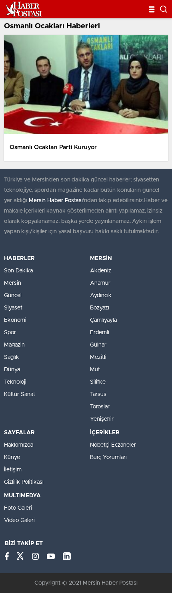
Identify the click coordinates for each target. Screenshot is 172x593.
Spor (10, 332)
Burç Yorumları (108, 457)
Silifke (98, 382)
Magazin (14, 345)
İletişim (13, 470)
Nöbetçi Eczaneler (113, 445)
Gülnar (98, 345)
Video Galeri (19, 520)
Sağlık (11, 357)
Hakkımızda (18, 445)
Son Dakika (18, 271)
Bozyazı (99, 308)
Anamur (100, 283)
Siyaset (13, 308)
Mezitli (98, 357)
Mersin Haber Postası (56, 200)
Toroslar (100, 407)
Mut (95, 369)
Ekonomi (15, 320)
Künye (12, 457)
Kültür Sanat (19, 394)
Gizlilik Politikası (24, 482)
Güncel (13, 295)
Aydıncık (101, 295)
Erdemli (99, 332)
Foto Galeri (18, 508)
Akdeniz (100, 271)
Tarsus (98, 394)
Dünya (12, 369)
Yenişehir (102, 419)
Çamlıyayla (103, 320)
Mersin (12, 283)
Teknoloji (15, 382)
